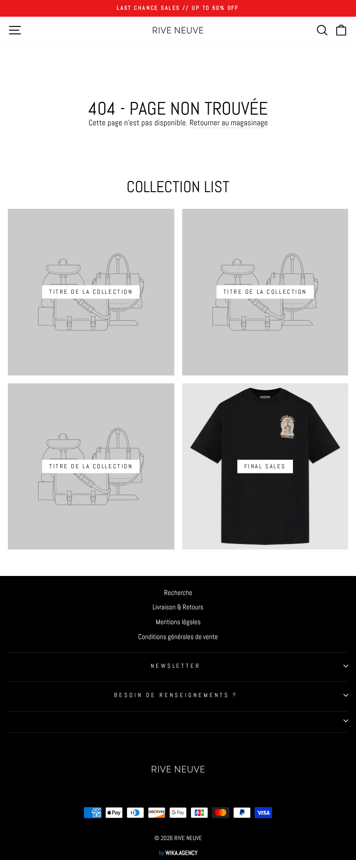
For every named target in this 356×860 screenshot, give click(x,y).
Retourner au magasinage (229, 123)
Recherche (178, 592)
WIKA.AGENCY (181, 853)
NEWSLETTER (176, 666)
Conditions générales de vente (178, 636)
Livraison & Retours (178, 607)
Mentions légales (178, 622)
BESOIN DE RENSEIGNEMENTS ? (175, 695)
